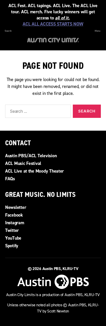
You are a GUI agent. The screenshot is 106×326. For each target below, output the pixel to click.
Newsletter (15, 207)
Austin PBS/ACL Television (31, 156)
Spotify (11, 246)
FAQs (10, 179)
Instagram (14, 223)
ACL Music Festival (23, 163)
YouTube (13, 238)
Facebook (14, 215)
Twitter (12, 230)
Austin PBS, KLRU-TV (60, 268)
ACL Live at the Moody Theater (34, 171)
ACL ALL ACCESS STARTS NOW (53, 24)
